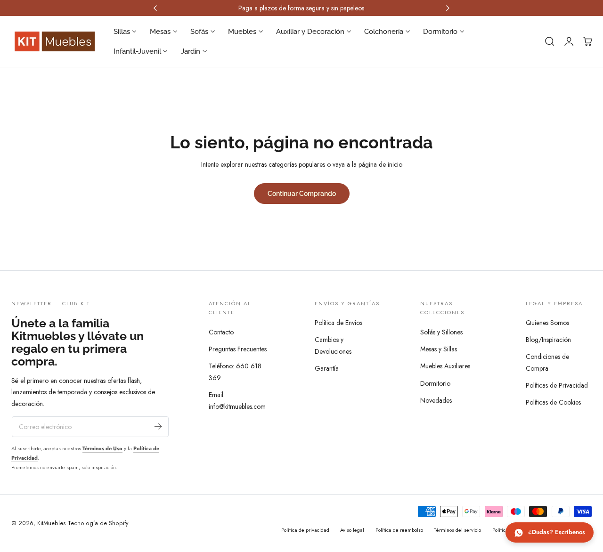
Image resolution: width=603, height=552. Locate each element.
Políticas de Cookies (553, 402)
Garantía (327, 368)
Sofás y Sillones (441, 332)
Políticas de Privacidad (557, 385)
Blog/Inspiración (548, 339)
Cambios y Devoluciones (333, 345)
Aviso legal (352, 530)
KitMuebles (51, 523)
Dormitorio (435, 383)
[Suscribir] (158, 426)
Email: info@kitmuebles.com (237, 400)
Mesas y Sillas (438, 349)
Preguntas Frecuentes (238, 349)
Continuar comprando (302, 193)
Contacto (221, 332)
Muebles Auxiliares (445, 366)
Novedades (436, 400)
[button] (549, 41)
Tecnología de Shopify (98, 523)
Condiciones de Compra (547, 362)
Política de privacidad (305, 530)
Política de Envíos (338, 322)
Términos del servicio (457, 530)
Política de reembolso (399, 530)
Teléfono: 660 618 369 (235, 371)
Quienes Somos (547, 322)
